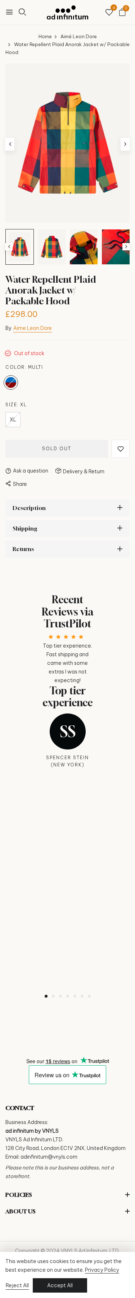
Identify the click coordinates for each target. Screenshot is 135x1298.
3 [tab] (60, 996)
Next (126, 246)
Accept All (60, 1285)
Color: (24, 367)
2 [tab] (53, 996)
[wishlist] (109, 12)
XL (13, 419)
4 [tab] (67, 996)
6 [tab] (82, 996)
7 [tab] (89, 996)
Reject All (17, 1285)
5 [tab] (74, 996)
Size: (16, 404)
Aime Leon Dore (32, 328)
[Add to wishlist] (121, 449)
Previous (9, 246)
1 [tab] (46, 996)
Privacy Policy (102, 1270)
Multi (10, 382)
